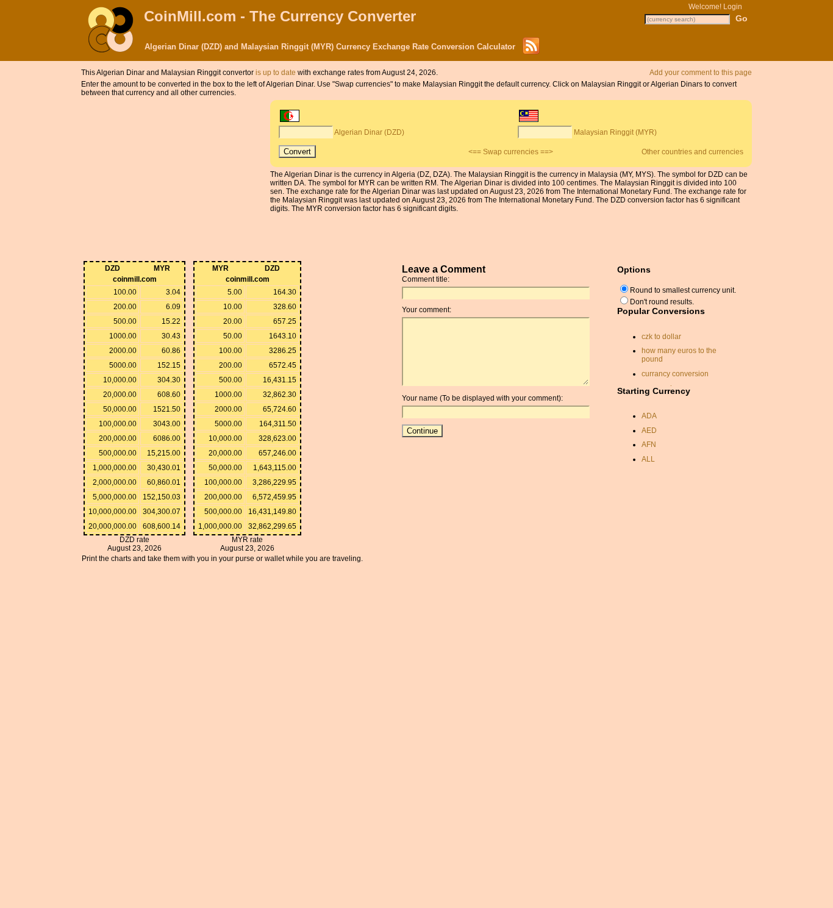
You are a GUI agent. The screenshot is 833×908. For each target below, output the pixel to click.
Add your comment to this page (700, 72)
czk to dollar (661, 336)
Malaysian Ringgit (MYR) (615, 132)
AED (649, 430)
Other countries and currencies (692, 152)
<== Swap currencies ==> (510, 152)
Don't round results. (662, 302)
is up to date (276, 72)
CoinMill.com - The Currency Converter (280, 16)
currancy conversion (675, 374)
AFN (649, 444)
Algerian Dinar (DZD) (369, 132)
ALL (648, 459)
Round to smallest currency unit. (683, 290)
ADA (649, 416)
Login (732, 6)
